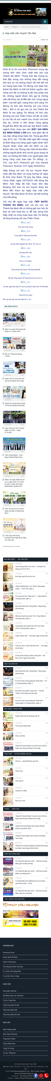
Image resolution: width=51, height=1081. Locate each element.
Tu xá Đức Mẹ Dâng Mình (12, 971)
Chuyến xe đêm (21, 791)
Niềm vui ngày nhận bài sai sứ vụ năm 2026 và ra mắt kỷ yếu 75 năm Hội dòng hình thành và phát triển (15, 483)
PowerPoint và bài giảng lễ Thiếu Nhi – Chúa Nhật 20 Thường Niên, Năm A (29, 701)
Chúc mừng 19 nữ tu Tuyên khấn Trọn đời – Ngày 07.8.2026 (14, 430)
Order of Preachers (9, 962)
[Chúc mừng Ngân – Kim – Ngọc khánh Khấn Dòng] (14, 445)
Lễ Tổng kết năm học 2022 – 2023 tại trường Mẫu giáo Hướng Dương (31, 862)
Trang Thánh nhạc (9, 1043)
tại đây (29, 299)
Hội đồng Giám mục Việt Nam (13, 996)
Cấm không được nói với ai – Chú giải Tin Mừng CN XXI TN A (30, 567)
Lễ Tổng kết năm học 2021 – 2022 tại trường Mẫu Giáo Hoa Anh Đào (31, 892)
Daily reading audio (9, 1029)
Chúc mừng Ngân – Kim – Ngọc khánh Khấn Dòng (14, 456)
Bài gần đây (23, 559)
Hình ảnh (15, 809)
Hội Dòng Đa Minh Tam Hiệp (29, 1076)
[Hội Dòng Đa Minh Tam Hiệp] (25, 11)
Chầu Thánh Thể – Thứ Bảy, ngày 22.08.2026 (31, 636)
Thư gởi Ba (19, 781)
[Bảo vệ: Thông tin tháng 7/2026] (14, 344)
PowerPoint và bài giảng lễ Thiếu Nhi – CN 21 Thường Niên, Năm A (31, 682)
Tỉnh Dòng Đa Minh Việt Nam (13, 967)
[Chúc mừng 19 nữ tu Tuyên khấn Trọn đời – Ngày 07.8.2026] (14, 418)
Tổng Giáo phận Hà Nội (11, 1005)
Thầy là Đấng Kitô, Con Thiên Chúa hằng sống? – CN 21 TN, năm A (30, 587)
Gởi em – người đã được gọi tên (26, 761)
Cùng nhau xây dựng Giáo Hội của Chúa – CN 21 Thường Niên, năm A (30, 627)
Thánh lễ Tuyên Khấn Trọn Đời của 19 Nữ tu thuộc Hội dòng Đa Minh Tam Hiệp (31, 747)
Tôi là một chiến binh (23, 726)
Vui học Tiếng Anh (9, 1053)
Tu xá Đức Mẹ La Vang (11, 976)
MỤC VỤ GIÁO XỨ (11, 664)
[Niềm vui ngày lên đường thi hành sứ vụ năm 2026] (14, 319)
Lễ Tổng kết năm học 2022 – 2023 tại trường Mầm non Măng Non (31, 872)
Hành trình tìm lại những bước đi (27, 716)
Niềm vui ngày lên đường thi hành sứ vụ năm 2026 (15, 330)
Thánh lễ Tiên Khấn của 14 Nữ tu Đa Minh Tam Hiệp (30, 837)
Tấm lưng (19, 771)
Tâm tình (8, 754)
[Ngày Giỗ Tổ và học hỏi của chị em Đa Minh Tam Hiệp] (14, 368)
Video (6, 809)
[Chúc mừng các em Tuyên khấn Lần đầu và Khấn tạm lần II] (14, 498)
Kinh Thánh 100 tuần (10, 1034)
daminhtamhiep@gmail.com (20, 1071)
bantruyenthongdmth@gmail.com (25, 1073)
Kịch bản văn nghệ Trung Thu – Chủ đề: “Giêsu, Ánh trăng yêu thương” (29, 692)
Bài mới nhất (9, 559)
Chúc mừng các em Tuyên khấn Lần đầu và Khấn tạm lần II (14, 511)
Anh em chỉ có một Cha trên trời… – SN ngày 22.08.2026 (31, 647)
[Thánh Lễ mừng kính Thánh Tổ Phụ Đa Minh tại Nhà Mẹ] (14, 393)
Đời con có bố (20, 801)
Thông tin (44, 39)
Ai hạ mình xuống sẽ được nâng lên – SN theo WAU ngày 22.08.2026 (30, 656)
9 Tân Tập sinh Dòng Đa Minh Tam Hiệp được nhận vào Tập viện (15, 537)
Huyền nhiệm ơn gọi (22, 754)
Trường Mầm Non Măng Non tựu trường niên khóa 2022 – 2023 (30, 882)
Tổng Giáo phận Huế (10, 1010)
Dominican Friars (9, 952)
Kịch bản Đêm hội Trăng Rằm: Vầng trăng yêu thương (30, 607)
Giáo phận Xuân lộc (9, 991)
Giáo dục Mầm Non (12, 854)
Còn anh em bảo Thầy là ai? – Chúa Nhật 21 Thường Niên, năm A (31, 597)
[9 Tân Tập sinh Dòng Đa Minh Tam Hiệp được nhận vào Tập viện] (14, 525)
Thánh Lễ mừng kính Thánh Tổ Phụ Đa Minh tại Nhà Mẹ (15, 404)
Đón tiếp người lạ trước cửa (25, 576)
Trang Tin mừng (8, 1048)
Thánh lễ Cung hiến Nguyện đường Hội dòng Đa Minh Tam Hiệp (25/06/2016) (31, 847)
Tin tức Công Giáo (9, 1000)
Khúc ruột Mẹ (20, 736)
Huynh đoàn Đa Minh (10, 957)
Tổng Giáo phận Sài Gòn (11, 1014)
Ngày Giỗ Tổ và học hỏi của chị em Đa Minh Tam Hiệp (14, 379)
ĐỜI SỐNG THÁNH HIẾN (13, 709)
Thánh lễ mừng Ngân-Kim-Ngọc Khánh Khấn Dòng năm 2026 (29, 827)
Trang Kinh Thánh (9, 1039)
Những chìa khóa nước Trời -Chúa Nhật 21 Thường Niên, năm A (30, 617)
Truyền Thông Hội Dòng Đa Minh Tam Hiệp (29, 1078)
